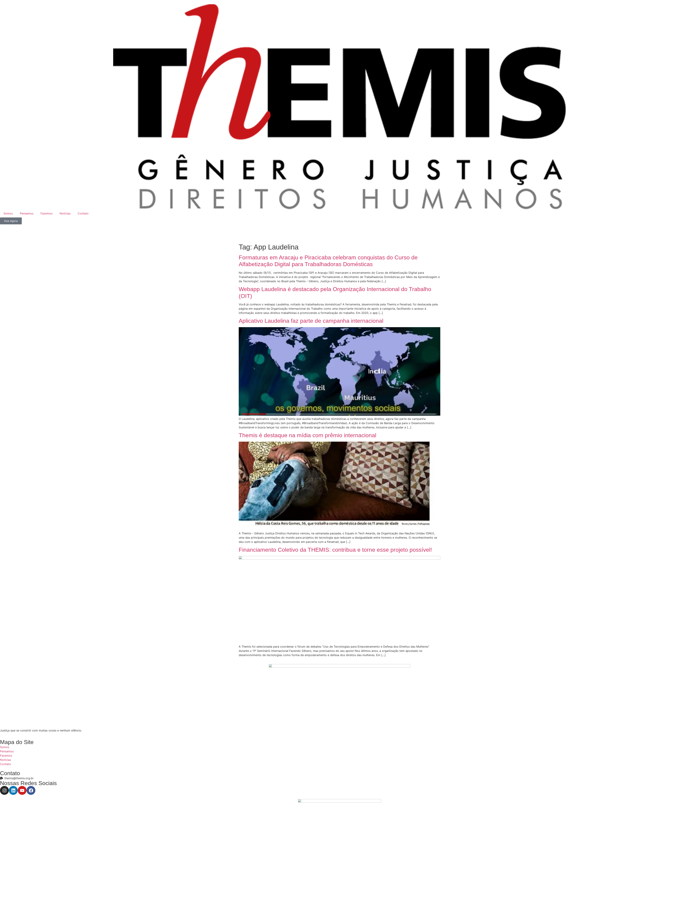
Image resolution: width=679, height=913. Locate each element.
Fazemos (46, 213)
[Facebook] (31, 790)
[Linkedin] (13, 790)
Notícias (65, 213)
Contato (83, 213)
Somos (8, 213)
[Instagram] (4, 790)
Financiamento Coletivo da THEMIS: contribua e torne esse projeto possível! (335, 550)
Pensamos (26, 213)
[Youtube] (22, 790)
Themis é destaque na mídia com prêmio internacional (307, 435)
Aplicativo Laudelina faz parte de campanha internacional (311, 321)
